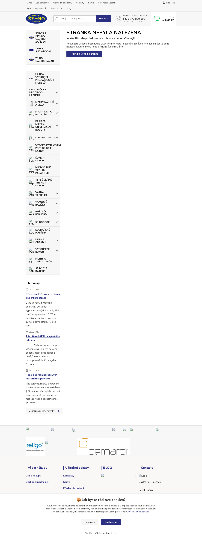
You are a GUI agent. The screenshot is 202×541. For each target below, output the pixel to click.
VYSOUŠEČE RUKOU (42, 251)
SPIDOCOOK (42, 222)
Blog (69, 8)
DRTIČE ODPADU (40, 241)
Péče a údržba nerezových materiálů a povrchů (41, 376)
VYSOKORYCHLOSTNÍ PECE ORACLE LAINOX (47, 148)
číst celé (30, 364)
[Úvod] (38, 19)
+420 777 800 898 (134, 19)
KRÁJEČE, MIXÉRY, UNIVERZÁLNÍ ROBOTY (43, 125)
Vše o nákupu (33, 475)
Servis (91, 2)
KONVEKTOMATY (45, 137)
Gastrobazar (56, 8)
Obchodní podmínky (62, 2)
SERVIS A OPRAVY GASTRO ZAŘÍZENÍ (40, 37)
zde (114, 533)
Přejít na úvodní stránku (84, 54)
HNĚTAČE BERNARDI (41, 213)
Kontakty (80, 2)
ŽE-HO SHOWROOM (43, 50)
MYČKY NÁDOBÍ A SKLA (44, 103)
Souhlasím (111, 522)
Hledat (103, 18)
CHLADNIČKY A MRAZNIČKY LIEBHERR (38, 92)
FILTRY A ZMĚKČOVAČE (43, 260)
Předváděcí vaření (106, 2)
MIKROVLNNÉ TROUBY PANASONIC (43, 170)
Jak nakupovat (42, 2)
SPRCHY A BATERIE (41, 270)
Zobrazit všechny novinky (41, 410)
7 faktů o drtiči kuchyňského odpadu (43, 338)
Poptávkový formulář (37, 8)
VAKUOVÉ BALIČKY (41, 203)
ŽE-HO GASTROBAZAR (44, 60)
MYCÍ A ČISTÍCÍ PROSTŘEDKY (43, 113)
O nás (29, 2)
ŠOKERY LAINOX (40, 159)
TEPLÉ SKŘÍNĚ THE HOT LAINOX (43, 182)
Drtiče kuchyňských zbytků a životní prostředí (43, 296)
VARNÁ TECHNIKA (41, 194)
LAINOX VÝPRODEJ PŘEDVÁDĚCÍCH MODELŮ (44, 78)
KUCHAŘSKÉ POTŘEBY (42, 231)
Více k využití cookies (138, 511)
